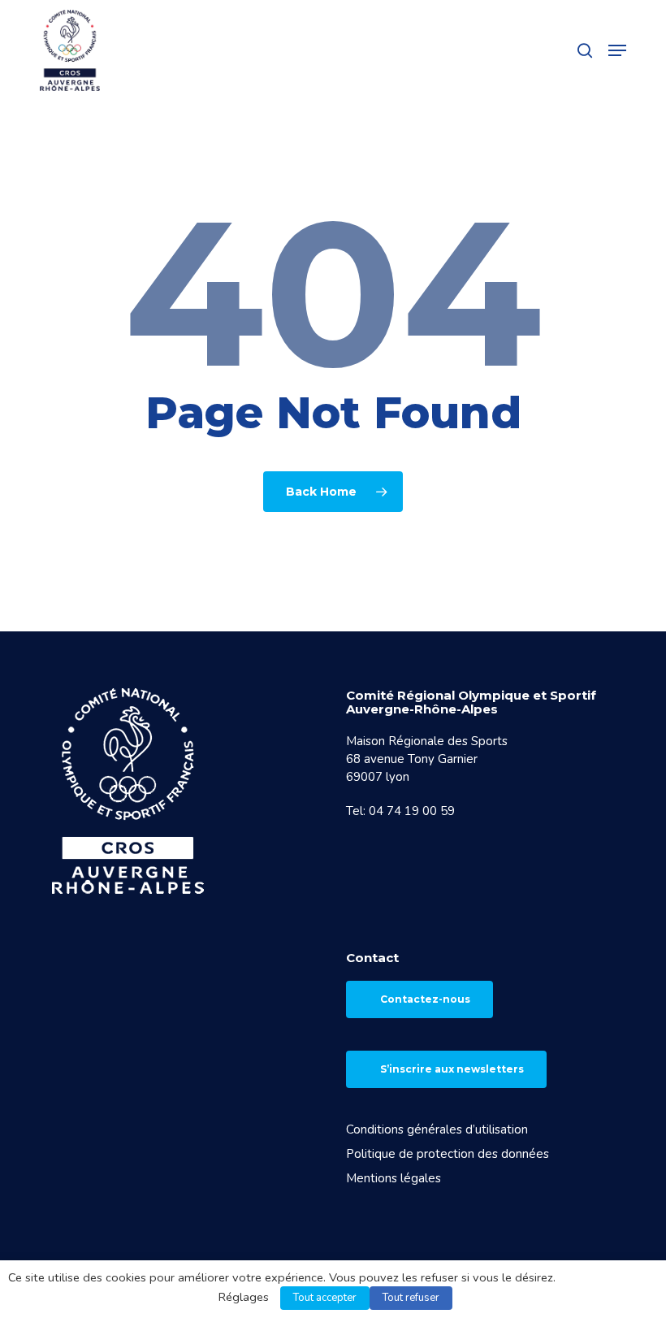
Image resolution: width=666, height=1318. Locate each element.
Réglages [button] (243, 1297)
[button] (617, 50)
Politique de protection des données (447, 1154)
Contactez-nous (425, 999)
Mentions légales (393, 1178)
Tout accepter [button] (325, 1297)
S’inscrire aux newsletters (452, 1069)
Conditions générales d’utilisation (437, 1129)
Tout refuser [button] (411, 1297)
